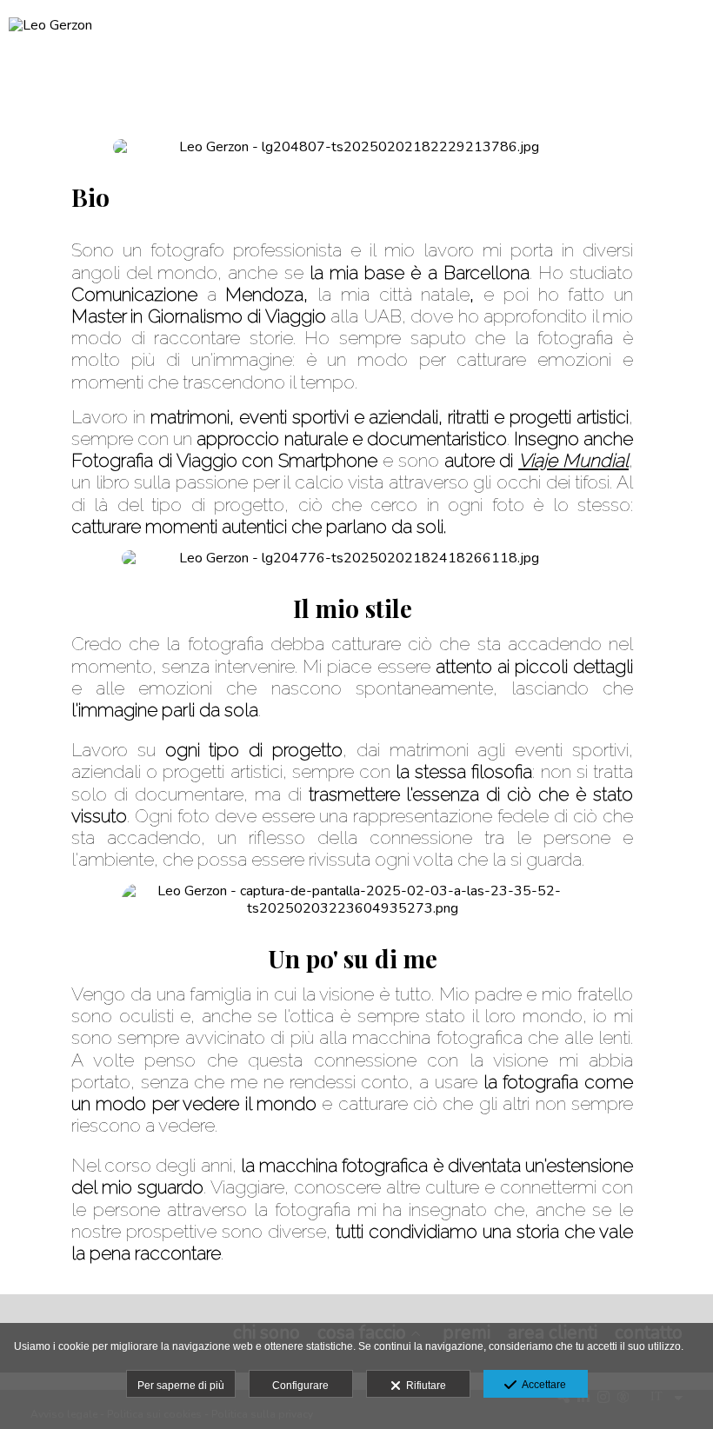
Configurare (300, 1385)
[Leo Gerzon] (50, 32)
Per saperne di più (180, 1385)
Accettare (541, 1385)
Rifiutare (423, 1385)
